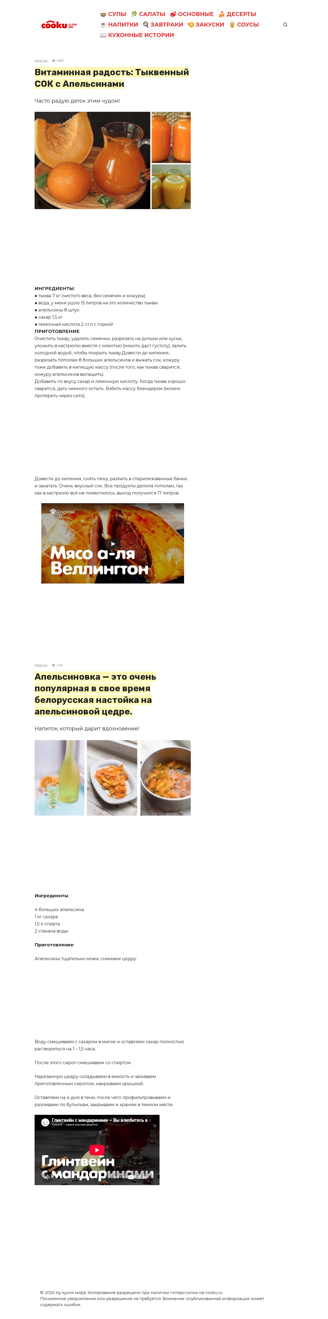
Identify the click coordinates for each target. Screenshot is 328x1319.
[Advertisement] (113, 247)
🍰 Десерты (237, 14)
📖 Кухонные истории (137, 35)
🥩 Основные (192, 14)
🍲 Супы (113, 14)
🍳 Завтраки (162, 24)
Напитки (41, 61)
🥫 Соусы (244, 24)
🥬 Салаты (148, 14)
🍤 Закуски (205, 24)
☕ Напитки (119, 24)
